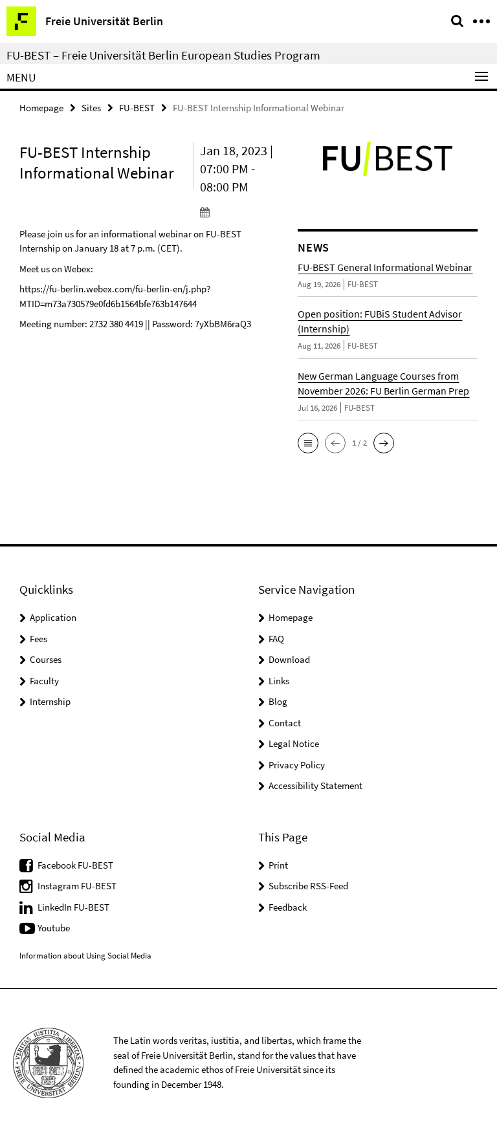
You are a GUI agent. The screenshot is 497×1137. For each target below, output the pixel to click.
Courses (45, 659)
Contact (285, 723)
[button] (308, 443)
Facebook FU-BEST (75, 865)
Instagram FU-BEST (77, 886)
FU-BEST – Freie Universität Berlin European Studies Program (163, 55)
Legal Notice (294, 743)
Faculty (44, 681)
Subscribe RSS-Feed (308, 886)
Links (279, 681)
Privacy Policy (297, 765)
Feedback (288, 907)
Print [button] (278, 865)
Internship (50, 701)
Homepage (41, 108)
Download (289, 659)
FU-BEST (137, 108)
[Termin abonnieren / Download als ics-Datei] (239, 211)
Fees (38, 639)
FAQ (276, 639)
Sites (91, 108)
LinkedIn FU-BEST (73, 907)
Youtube (54, 928)
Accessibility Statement (315, 785)
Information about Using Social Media (85, 955)
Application (53, 617)
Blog (278, 701)
